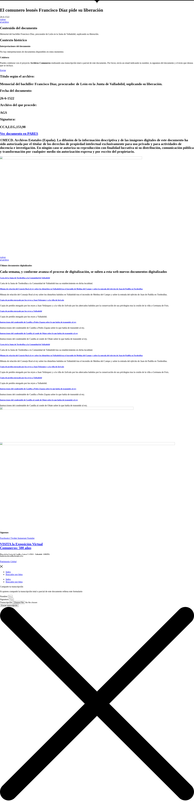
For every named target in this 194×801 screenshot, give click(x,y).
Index (8, 572)
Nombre (4, 596)
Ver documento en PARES (19, 133)
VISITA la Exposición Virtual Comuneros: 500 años (21, 546)
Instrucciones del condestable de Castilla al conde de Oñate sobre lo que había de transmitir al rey (39, 333)
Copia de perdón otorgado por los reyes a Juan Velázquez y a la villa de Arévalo (32, 300)
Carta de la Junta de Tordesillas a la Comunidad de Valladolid (25, 278)
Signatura (4, 599)
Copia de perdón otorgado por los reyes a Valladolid (21, 311)
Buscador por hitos (14, 574)
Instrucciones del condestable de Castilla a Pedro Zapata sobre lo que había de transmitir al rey (38, 322)
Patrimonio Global (8, 561)
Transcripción (6, 602)
